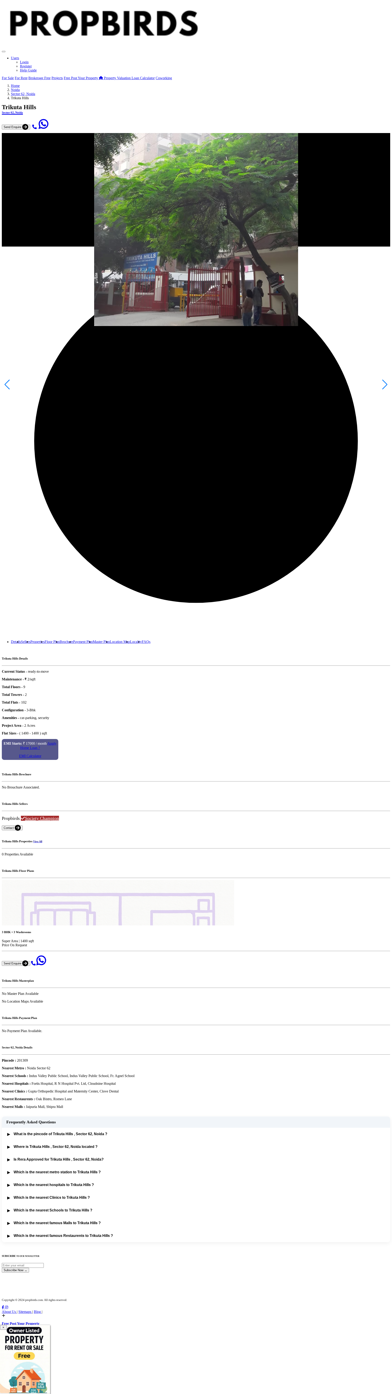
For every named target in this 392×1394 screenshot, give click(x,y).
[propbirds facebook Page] (3, 1307)
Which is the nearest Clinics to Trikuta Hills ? (48, 1198)
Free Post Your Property (81, 78)
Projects (57, 78)
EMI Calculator (30, 756)
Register (26, 66)
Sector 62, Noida (23, 94)
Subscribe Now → (15, 1270)
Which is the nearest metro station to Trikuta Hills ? (54, 1172)
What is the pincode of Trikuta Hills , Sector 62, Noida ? (57, 1134)
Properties (37, 642)
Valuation (118, 78)
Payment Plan (83, 642)
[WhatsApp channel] (43, 127)
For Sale (8, 78)
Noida (15, 90)
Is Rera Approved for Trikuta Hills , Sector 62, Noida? (55, 1159)
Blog (38, 1312)
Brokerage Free (39, 78)
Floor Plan (52, 642)
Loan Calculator (143, 78)
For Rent (21, 78)
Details (16, 642)
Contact (9, 828)
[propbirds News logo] (103, 50)
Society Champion (42, 818)
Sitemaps (25, 1312)
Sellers (25, 642)
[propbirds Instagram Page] (6, 1307)
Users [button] (15, 58)
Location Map (120, 642)
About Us (9, 1312)
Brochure (66, 642)
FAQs (146, 642)
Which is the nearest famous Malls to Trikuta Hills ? (54, 1223)
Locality (136, 642)
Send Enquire (13, 127)
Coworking (164, 78)
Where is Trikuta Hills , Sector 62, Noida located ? (52, 1147)
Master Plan (101, 642)
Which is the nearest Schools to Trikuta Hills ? (49, 1210)
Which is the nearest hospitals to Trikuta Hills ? (50, 1185)
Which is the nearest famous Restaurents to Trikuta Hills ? (60, 1236)
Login (24, 62)
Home (15, 86)
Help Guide (28, 70)
